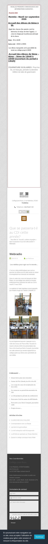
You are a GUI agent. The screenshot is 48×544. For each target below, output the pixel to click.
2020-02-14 (14, 258)
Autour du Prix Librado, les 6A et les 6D (23, 381)
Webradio (15, 254)
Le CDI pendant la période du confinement (24, 396)
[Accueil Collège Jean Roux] (24, 197)
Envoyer (13, 522)
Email (20, 211)
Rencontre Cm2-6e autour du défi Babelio (24, 399)
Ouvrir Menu (24, 218)
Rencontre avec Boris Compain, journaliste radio (25, 404)
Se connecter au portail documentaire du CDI (24, 391)
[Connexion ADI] (27, 211)
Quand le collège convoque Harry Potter (23, 437)
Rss (24, 211)
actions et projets (30, 239)
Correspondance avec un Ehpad (21, 423)
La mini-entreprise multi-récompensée (22, 430)
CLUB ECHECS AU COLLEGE (20, 420)
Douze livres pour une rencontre (21, 378)
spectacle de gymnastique (19, 427)
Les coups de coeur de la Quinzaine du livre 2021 (23, 386)
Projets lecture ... (16, 408)
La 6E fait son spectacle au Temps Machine (24, 434)
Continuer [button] (39, 537)
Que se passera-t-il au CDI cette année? (21, 241)
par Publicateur (30, 258)
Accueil (21, 239)
